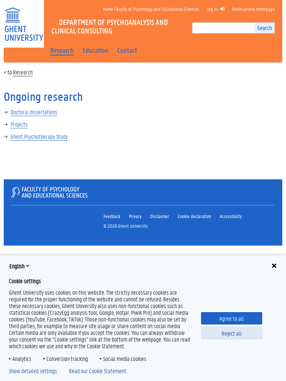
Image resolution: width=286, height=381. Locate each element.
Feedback (112, 216)
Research (23, 72)
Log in (212, 9)
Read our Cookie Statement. (98, 371)
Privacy (135, 216)
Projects (19, 124)
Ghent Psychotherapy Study (39, 136)
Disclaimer (159, 216)
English (17, 266)
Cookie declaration (194, 216)
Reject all (232, 333)
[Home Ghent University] (24, 19)
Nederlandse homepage (253, 9)
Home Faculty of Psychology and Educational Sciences (151, 9)
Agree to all (231, 318)
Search (264, 28)
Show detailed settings (33, 371)
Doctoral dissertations (33, 112)
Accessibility (231, 216)
